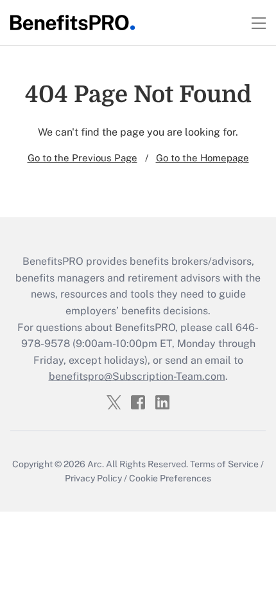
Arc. (95, 464)
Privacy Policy (93, 478)
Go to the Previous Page (82, 157)
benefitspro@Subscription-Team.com (137, 376)
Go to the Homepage (202, 157)
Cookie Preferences (170, 478)
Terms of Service (224, 464)
